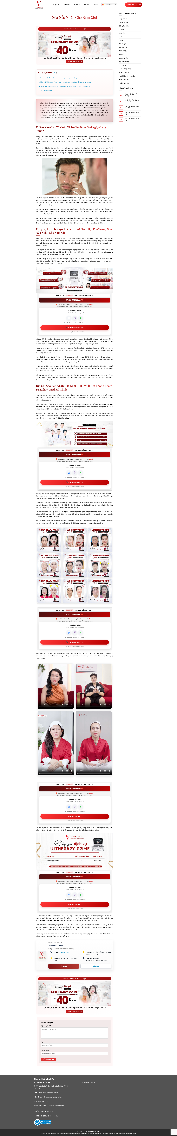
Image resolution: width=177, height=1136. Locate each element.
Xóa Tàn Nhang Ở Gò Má (132, 113)
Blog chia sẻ (123, 19)
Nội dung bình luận (47, 1026)
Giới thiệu (66, 4)
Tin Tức (86, 4)
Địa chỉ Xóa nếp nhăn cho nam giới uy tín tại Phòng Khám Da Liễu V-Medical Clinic (65, 86)
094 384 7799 (64, 952)
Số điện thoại (45, 1050)
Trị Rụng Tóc (123, 58)
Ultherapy (122, 65)
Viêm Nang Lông (125, 69)
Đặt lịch (96, 966)
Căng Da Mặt (123, 22)
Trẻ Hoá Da (123, 47)
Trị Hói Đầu (123, 51)
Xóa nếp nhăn (124, 79)
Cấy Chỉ (122, 29)
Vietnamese (108, 4)
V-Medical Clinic (46, 90)
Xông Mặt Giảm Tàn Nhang (131, 95)
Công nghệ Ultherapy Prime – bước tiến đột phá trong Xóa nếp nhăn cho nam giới (65, 82)
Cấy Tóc (122, 33)
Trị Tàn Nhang (124, 62)
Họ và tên (44, 1042)
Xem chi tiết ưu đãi (74, 61)
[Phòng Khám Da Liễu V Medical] (40, 4)
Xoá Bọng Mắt (124, 72)
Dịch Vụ (76, 4)
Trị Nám (121, 54)
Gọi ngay (64, 966)
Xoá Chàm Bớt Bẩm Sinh (127, 76)
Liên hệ (95, 4)
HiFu (120, 37)
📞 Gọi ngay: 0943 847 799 (74, 327)
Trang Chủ (55, 4)
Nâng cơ (122, 40)
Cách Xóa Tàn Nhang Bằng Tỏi (132, 101)
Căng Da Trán (124, 26)
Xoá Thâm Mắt (124, 83)
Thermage (122, 44)
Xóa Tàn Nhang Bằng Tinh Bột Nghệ (132, 107)
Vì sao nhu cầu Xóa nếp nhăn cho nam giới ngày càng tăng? (58, 78)
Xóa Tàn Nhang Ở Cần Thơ (132, 119)
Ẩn (54, 73)
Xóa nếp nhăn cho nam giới (74, 17)
